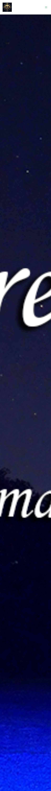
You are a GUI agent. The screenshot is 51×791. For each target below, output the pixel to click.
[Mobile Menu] (46, 7)
